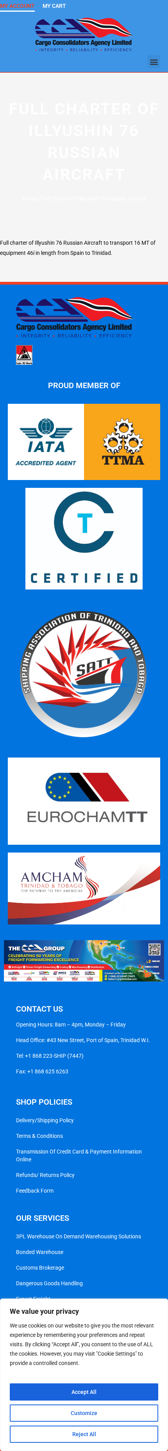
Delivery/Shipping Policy (45, 1120)
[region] (84, 1375)
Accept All (84, 1392)
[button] (153, 61)
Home (30, 198)
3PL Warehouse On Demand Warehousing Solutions (78, 1236)
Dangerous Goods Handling (49, 1283)
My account (17, 6)
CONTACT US (39, 1009)
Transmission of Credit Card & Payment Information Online (79, 1155)
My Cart (54, 6)
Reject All (84, 1434)
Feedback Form (35, 1191)
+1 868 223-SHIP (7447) (54, 1056)
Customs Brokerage (40, 1268)
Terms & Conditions (39, 1136)
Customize (84, 1413)
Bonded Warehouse (39, 1252)
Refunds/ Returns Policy (45, 1175)
